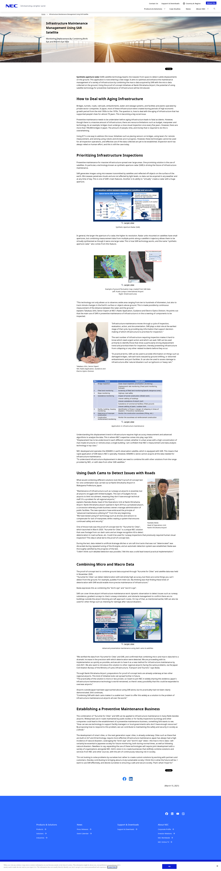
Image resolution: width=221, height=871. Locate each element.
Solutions (40, 833)
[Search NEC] (214, 9)
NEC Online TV (163, 842)
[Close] (217, 865)
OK (169, 866)
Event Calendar (83, 833)
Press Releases (82, 829)
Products (39, 829)
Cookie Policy (112, 867)
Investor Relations (165, 833)
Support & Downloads (125, 829)
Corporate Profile (164, 829)
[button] (154, 9)
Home (43, 14)
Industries (40, 838)
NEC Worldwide (164, 838)
